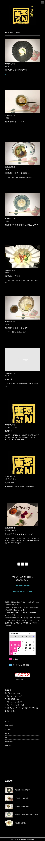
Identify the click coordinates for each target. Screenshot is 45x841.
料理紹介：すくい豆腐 (14, 122)
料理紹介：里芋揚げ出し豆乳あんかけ (21, 225)
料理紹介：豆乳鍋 (12, 276)
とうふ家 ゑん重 (16, 839)
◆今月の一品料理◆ (22, 586)
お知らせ (9, 431)
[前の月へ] (26, 633)
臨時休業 (9, 379)
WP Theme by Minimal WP (27, 839)
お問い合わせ (9, 746)
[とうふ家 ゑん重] (22, 6)
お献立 (7, 66)
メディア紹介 (9, 741)
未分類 (7, 376)
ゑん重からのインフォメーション (19, 534)
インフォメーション (11, 427)
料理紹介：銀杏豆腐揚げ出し (17, 173)
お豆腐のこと (9, 729)
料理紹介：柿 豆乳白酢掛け (17, 70)
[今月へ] (30, 633)
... (5, 74)
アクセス (7, 737)
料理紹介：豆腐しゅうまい (16, 328)
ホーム (7, 721)
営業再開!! (9, 483)
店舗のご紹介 (9, 725)
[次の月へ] (34, 633)
